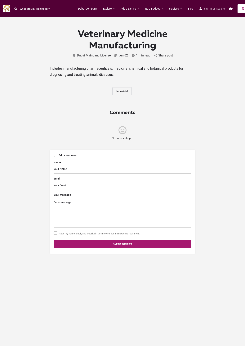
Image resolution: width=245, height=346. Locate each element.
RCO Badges (152, 8)
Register (221, 8)
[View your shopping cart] (231, 9)
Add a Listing (128, 8)
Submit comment (122, 243)
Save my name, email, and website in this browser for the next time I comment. (99, 234)
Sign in (208, 8)
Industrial (122, 91)
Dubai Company (87, 8)
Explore (107, 8)
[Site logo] (7, 8)
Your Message (62, 194)
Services (174, 8)
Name (57, 162)
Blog (190, 8)
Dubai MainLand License (94, 55)
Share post (165, 55)
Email (57, 178)
